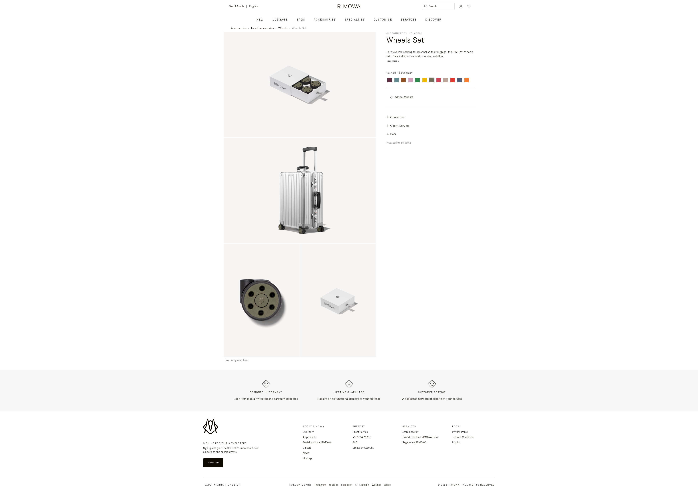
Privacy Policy (460, 432)
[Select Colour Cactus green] (431, 80)
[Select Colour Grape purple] (389, 80)
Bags (301, 19)
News (306, 453)
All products (309, 437)
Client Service (360, 432)
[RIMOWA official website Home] (349, 6)
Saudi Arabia (237, 7)
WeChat (376, 484)
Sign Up (213, 462)
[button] (401, 97)
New (260, 19)
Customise (383, 19)
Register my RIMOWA (414, 442)
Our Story (308, 432)
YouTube (333, 484)
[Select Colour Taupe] (445, 80)
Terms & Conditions (463, 437)
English (253, 6)
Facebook (346, 484)
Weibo (387, 484)
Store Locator (410, 432)
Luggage (280, 19)
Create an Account (363, 447)
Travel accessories (262, 28)
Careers (307, 447)
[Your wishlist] (469, 6)
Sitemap (307, 458)
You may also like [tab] (237, 360)
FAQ (355, 442)
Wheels (283, 28)
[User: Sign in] (461, 6)
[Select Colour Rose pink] (411, 80)
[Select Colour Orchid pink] (439, 80)
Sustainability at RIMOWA (317, 442)
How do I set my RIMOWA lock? (420, 437)
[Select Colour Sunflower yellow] (425, 80)
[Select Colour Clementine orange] (467, 80)
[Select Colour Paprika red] (453, 80)
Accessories (325, 19)
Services (408, 19)
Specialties (354, 19)
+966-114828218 (362, 437)
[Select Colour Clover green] (417, 80)
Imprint (456, 442)
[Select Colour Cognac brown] (403, 80)
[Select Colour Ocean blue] (459, 80)
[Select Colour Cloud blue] (397, 80)
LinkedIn (364, 484)
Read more (392, 61)
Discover (433, 19)
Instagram (320, 484)
